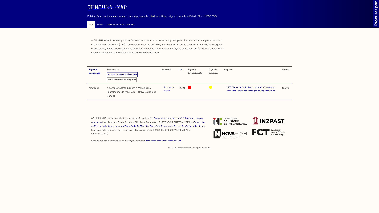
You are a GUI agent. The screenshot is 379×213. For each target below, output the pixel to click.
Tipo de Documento (94, 71)
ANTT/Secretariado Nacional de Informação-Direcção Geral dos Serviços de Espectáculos (251, 89)
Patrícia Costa (169, 89)
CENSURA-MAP (107, 8)
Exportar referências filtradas (122, 74)
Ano (181, 70)
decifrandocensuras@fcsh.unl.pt (163, 141)
